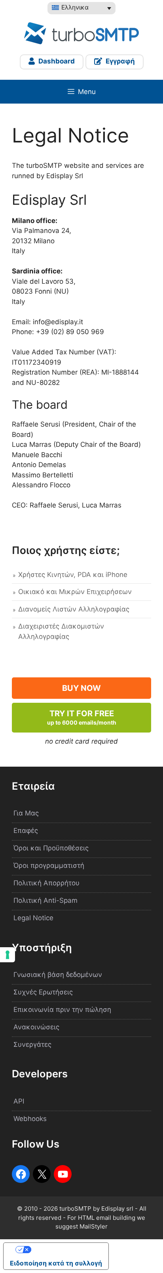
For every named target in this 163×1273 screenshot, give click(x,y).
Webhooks (30, 1119)
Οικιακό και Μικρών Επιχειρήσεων (75, 592)
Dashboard (56, 61)
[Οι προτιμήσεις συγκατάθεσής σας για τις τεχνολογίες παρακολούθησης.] (7, 954)
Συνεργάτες (32, 1044)
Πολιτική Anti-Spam (45, 900)
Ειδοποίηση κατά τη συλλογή (56, 1263)
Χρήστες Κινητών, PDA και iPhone (72, 575)
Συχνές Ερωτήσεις (43, 992)
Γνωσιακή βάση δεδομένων (57, 975)
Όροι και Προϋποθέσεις (51, 848)
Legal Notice (33, 918)
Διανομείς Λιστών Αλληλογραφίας (73, 609)
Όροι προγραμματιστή (48, 865)
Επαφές (25, 831)
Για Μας (26, 813)
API (18, 1101)
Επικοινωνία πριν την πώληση (62, 1009)
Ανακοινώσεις (36, 1027)
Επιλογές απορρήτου (64, 1250)
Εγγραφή (119, 61)
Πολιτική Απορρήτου (46, 883)
